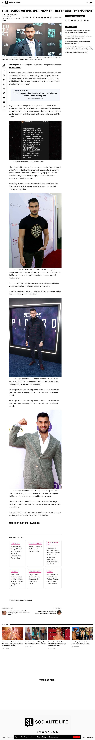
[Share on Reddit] (39, 17)
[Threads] (81, 20)
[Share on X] (33, 17)
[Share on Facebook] (30, 17)
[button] (76, 737)
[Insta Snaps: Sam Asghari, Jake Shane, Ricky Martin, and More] (82, 633)
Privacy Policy (41, 737)
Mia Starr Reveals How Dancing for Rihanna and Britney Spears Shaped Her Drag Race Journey (12, 643)
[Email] (48, 17)
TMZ (34, 173)
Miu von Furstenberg (10, 14)
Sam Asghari (14, 65)
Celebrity (5, 6)
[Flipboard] (78, 20)
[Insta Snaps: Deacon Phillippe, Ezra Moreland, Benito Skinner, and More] (36, 633)
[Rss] (88, 20)
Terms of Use (53, 737)
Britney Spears (15, 67)
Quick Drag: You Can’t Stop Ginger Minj (77, 52)
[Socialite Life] (13, 2)
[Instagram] (75, 20)
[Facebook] (66, 20)
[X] (69, 20)
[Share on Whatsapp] (4, 84)
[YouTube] (72, 20)
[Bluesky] (84, 20)
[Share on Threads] (42, 17)
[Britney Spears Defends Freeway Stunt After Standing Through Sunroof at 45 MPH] (59, 633)
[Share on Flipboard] (36, 17)
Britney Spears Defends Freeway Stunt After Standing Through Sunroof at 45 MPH (58, 643)
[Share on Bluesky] (45, 17)
